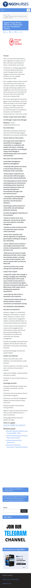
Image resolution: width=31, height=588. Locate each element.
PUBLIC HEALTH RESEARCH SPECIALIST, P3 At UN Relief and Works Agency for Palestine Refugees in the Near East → (15, 498)
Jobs (9, 15)
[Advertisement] (15, 465)
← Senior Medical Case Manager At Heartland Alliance (13, 489)
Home (4, 15)
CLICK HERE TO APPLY (14, 425)
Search (5, 507)
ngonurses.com (6, 583)
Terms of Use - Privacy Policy (10, 579)
